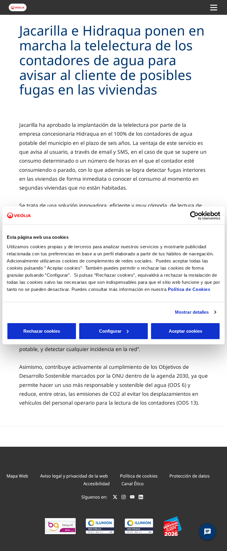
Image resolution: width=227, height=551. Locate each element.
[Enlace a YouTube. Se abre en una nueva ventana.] (132, 498)
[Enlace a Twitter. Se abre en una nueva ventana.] (115, 498)
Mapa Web (17, 476)
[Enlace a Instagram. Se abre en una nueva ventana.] (123, 498)
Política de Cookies (189, 288)
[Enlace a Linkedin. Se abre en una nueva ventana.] (141, 498)
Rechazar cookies (41, 330)
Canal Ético (132, 483)
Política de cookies (139, 476)
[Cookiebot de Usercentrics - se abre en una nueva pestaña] (194, 215)
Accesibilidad (96, 483)
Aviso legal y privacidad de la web (74, 476)
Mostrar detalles (192, 312)
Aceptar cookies (185, 330)
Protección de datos (189, 476)
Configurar (110, 330)
